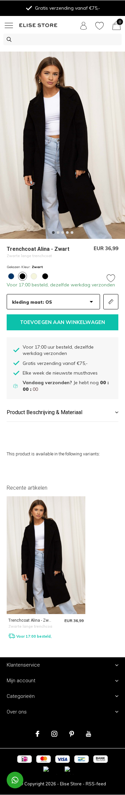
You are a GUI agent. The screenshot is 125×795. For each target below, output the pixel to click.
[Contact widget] (15, 780)
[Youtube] (88, 733)
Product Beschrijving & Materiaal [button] (44, 412)
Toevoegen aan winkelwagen (62, 322)
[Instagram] (54, 733)
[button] (10, 25)
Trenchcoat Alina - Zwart (31, 620)
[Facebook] (37, 733)
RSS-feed (96, 783)
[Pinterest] (71, 733)
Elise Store (71, 783)
